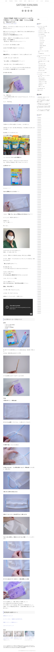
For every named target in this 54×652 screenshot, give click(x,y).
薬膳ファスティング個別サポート (10, 622)
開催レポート (41, 86)
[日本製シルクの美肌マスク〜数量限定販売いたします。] (19, 633)
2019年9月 (39, 234)
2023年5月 (39, 164)
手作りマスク (29, 646)
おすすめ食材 (41, 34)
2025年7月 (39, 132)
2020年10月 (39, 212)
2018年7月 (39, 257)
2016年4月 (39, 296)
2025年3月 (39, 137)
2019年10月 (39, 232)
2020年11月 (39, 211)
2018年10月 (39, 252)
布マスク (22, 646)
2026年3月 (39, 122)
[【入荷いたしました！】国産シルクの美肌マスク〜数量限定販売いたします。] (8, 633)
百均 (17, 647)
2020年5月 (39, 221)
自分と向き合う (41, 63)
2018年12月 (39, 249)
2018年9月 (39, 254)
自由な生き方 (41, 67)
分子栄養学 (40, 53)
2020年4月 (39, 222)
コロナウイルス (31, 645)
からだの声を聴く (41, 57)
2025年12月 (39, 125)
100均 (15, 645)
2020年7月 (39, 217)
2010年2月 (39, 304)
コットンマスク (26, 645)
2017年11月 (39, 271)
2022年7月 (39, 177)
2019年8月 (39, 236)
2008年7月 (39, 306)
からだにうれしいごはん (41, 26)
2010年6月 (39, 301)
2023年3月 (39, 167)
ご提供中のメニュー (42, 83)
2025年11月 (39, 127)
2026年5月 (39, 120)
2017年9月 (39, 274)
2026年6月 (39, 119)
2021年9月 (39, 194)
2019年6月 (39, 239)
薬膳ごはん (41, 28)
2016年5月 (39, 294)
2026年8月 (39, 117)
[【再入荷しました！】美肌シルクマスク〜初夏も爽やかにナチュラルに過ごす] (29, 633)
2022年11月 (39, 174)
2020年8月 (39, 216)
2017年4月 (39, 281)
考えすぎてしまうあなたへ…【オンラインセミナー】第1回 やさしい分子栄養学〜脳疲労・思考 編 (43, 100)
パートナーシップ (41, 59)
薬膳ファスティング (42, 68)
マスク (12, 646)
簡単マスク (19, 647)
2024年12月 (39, 139)
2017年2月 (39, 284)
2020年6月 (39, 219)
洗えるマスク (14, 647)
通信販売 (40, 84)
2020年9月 (39, 214)
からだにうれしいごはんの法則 (43, 50)
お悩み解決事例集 (41, 79)
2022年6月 (39, 179)
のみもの (41, 42)
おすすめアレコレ (9, 645)
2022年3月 (39, 184)
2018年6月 (39, 259)
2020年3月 (39, 224)
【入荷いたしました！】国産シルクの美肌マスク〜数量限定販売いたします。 (8, 638)
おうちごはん (41, 27)
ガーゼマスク (22, 645)
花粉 (22, 647)
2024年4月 (39, 149)
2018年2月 (39, 266)
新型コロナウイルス (9, 647)
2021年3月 (39, 204)
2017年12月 (39, 269)
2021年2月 (39, 206)
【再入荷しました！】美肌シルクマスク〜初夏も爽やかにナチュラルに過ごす (29, 638)
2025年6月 (39, 134)
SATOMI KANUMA (27, 4)
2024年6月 (39, 147)
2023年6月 (39, 162)
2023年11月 (39, 154)
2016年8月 (39, 291)
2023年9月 (39, 157)
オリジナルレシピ (41, 35)
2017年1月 (39, 286)
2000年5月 (39, 313)
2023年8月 (39, 159)
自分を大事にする (41, 65)
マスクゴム (15, 646)
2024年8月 (39, 144)
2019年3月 (39, 244)
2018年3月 (39, 264)
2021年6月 (39, 199)
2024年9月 (39, 142)
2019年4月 (39, 242)
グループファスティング (8, 625)
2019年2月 (39, 246)
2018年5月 (39, 261)
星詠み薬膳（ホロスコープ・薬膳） (44, 61)
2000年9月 (39, 311)
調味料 (41, 47)
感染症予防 (25, 646)
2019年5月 (39, 241)
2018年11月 (39, 251)
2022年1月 (39, 187)
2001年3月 (39, 309)
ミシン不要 (18, 646)
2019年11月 (39, 231)
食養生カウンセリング (8, 615)
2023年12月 (39, 152)
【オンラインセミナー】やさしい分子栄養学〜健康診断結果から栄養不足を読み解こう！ (43, 107)
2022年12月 (39, 172)
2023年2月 (39, 169)
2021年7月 (39, 197)
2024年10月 (39, 140)
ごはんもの (41, 40)
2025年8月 (39, 130)
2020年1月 (39, 227)
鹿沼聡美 (15, 23)
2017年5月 (39, 279)
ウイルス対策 (18, 645)
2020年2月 (39, 226)
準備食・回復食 (42, 45)
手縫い (32, 646)
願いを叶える (41, 70)
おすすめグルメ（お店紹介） (43, 32)
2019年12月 (39, 229)
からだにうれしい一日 (41, 72)
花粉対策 (24, 647)
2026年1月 (39, 124)
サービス (39, 74)
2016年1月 (39, 299)
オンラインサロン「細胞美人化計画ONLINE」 (13, 619)
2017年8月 (39, 276)
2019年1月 (39, 247)
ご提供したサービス (42, 81)
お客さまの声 (41, 78)
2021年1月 (39, 207)
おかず (41, 37)
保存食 (41, 43)
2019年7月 (39, 237)
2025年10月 (39, 129)
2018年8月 (39, 256)
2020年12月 (39, 209)
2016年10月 (39, 289)
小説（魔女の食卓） (41, 88)
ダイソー (10, 646)
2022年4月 (39, 182)
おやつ (41, 38)
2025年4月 (39, 135)
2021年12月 (39, 189)
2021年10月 (39, 192)
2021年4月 (39, 202)
